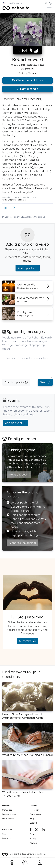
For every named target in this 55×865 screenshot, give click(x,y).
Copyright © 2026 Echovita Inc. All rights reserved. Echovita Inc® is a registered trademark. (28, 858)
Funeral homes (9, 814)
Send (43, 382)
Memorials (34, 810)
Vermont (32, 73)
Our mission (35, 814)
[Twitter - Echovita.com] (36, 830)
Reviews (33, 843)
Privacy (33, 838)
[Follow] (13, 208)
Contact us (7, 838)
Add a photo (26, 268)
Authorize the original (35, 216)
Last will (33, 823)
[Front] (16, 8)
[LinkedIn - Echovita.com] (43, 830)
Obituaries (7, 810)
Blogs (32, 818)
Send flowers (8, 818)
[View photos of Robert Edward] (27, 32)
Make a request (19, 474)
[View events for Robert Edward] (36, 50)
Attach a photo (14, 382)
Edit (6, 216)
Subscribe (25, 641)
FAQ (4, 833)
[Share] (19, 50)
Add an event (13, 423)
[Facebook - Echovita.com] (30, 830)
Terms (32, 834)
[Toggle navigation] (49, 8)
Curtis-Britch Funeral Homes (14, 200)
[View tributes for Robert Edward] (30, 50)
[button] (13, 3)
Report (16, 216)
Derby (24, 73)
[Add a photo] (24, 50)
